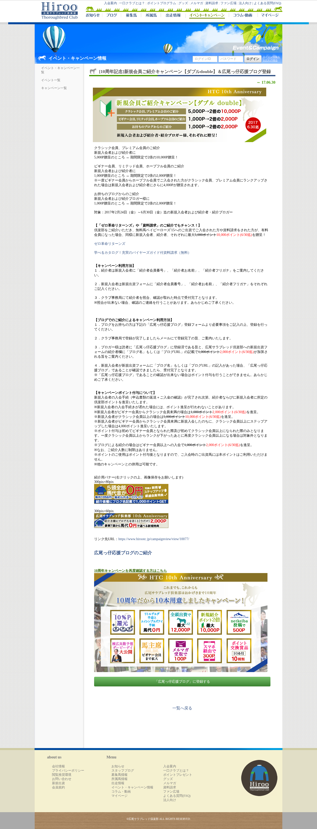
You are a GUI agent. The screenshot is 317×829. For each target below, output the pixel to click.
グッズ (183, 3)
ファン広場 (228, 3)
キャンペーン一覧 (54, 88)
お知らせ (117, 766)
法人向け (169, 800)
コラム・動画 (243, 16)
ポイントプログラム (161, 3)
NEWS (93, 16)
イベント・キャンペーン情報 (132, 787)
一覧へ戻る (182, 708)
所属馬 (151, 16)
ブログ (111, 16)
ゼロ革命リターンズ (109, 244)
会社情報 (58, 766)
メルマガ (196, 3)
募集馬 (131, 16)
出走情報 (173, 16)
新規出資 (58, 783)
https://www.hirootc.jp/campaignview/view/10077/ (153, 539)
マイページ (269, 16)
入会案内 (110, 3)
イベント (207, 16)
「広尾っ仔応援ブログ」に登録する (182, 681)
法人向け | (246, 3)
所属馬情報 (119, 779)
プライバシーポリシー (68, 770)
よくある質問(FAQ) (267, 3)
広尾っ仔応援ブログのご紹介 (123, 552)
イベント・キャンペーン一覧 (60, 70)
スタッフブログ (122, 770)
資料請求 (211, 3)
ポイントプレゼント (177, 775)
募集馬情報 (119, 775)
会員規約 (58, 787)
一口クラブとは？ (132, 3)
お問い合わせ (61, 779)
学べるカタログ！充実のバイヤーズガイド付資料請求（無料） (142, 252)
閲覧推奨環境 (61, 775)
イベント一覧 (50, 80)
